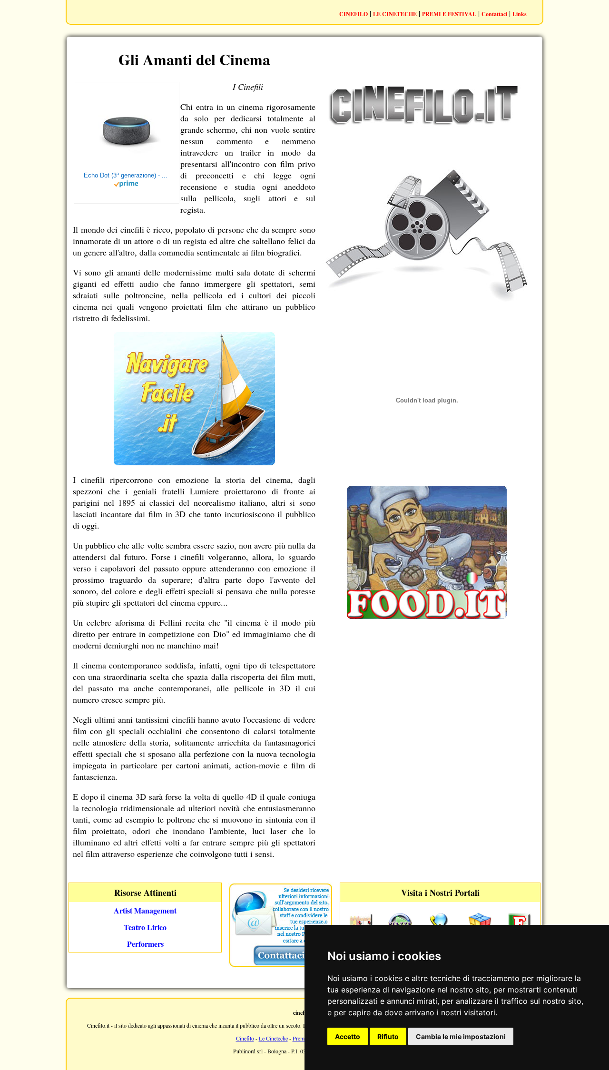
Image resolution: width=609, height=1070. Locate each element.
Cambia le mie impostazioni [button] (461, 1036)
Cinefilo (245, 1038)
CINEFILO (353, 14)
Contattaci (494, 14)
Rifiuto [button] (388, 1036)
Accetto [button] (347, 1036)
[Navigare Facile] (194, 462)
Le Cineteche (273, 1038)
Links (519, 14)
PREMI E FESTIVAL (449, 14)
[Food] (427, 616)
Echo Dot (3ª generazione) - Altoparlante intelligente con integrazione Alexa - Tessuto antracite (126, 175)
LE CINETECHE (395, 14)
